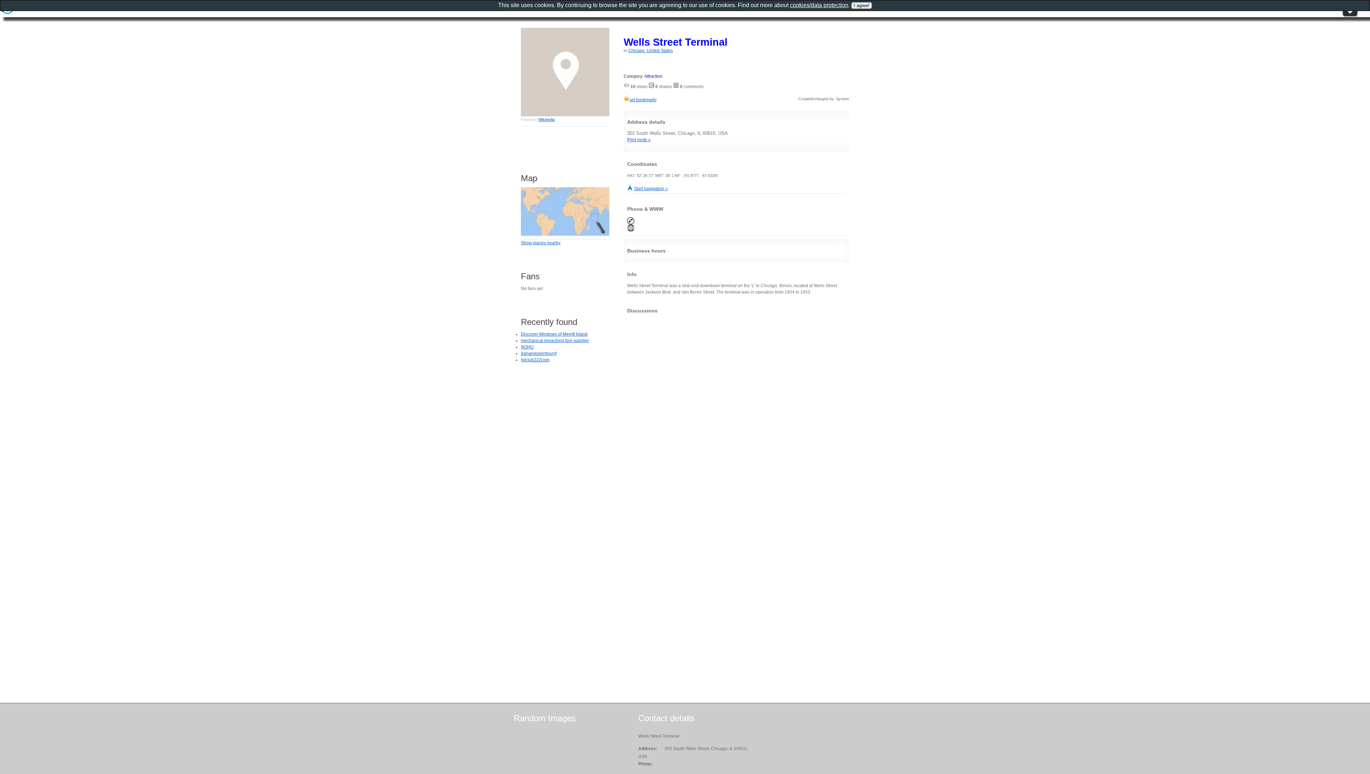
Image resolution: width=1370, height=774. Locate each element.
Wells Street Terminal (675, 42)
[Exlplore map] (565, 234)
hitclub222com (535, 359)
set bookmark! (642, 99)
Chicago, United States (650, 50)
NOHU (527, 347)
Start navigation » (651, 188)
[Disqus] (736, 408)
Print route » (639, 139)
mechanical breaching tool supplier (555, 340)
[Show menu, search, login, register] (1350, 15)
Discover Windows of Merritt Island (554, 334)
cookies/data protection (819, 5)
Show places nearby (540, 242)
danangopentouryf (539, 353)
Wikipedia (546, 119)
